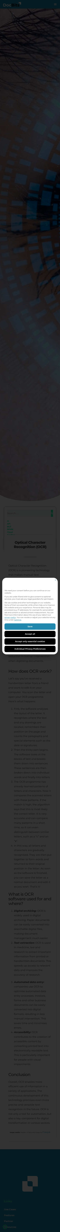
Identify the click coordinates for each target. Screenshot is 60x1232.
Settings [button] (17, 620)
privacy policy (10, 617)
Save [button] (30, 626)
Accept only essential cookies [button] (30, 641)
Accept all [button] (30, 634)
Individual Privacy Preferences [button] (30, 649)
